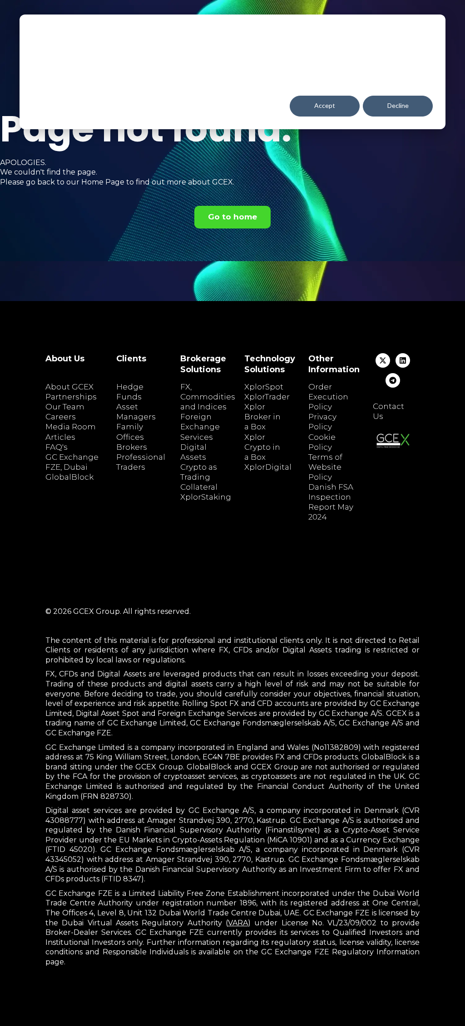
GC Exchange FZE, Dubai (72, 462)
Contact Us (388, 411)
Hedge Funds (129, 391)
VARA (238, 923)
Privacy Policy (322, 421)
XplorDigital (268, 467)
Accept (324, 105)
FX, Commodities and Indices (207, 396)
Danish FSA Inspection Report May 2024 (330, 501)
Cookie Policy (322, 442)
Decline (398, 105)
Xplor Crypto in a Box (262, 447)
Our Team (64, 406)
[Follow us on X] (383, 360)
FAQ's (56, 447)
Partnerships (71, 396)
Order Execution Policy (328, 396)
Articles (60, 437)
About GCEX (69, 386)
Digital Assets (193, 452)
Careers (60, 416)
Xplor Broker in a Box (262, 416)
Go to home (232, 216)
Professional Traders (140, 462)
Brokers (131, 447)
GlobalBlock (69, 476)
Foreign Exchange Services (200, 426)
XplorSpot (263, 386)
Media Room (70, 426)
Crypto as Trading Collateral (199, 476)
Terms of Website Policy (325, 466)
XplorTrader (267, 396)
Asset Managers (136, 411)
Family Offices (130, 431)
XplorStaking (205, 496)
